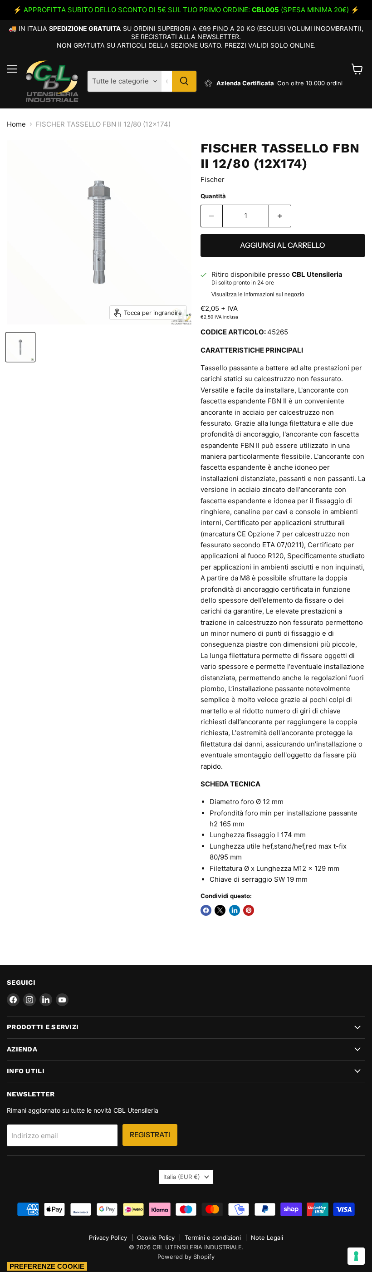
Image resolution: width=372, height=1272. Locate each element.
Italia (181, 1176)
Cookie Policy (156, 1237)
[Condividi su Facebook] (206, 910)
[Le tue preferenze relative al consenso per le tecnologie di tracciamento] (356, 1256)
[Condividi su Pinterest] (248, 910)
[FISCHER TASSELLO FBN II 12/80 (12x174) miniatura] (20, 347)
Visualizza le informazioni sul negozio (257, 294)
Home (16, 124)
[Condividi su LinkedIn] (234, 910)
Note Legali (267, 1237)
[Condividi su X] (220, 910)
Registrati (150, 1134)
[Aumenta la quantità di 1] (280, 216)
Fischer (213, 179)
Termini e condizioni (213, 1237)
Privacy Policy (108, 1237)
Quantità (213, 196)
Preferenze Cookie (47, 1266)
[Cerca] (184, 81)
